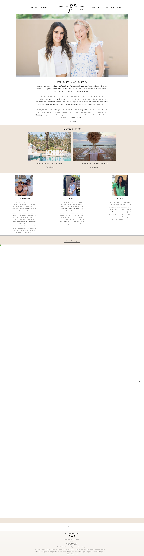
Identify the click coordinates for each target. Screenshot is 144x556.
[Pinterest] (72, 536)
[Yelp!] (74, 536)
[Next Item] (139, 381)
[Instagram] (69, 536)
